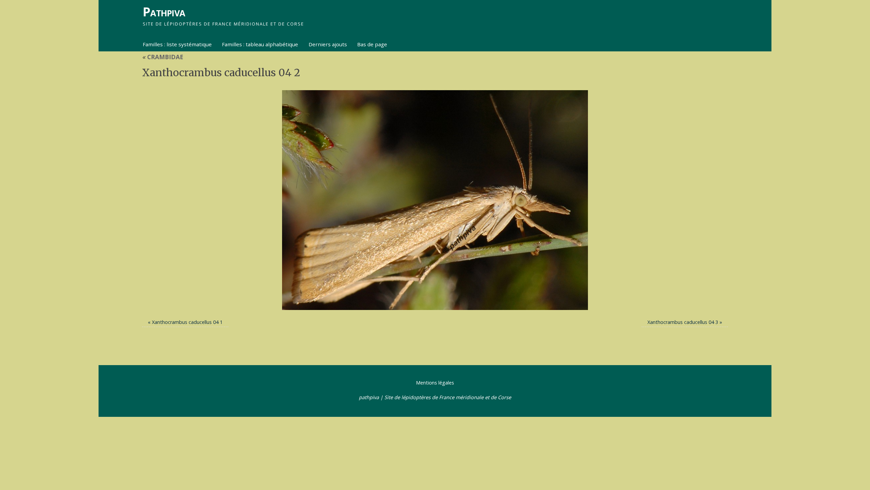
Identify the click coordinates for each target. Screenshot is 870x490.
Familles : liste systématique (177, 44)
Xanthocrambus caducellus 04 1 (187, 322)
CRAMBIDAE (162, 57)
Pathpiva (164, 11)
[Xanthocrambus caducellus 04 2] (435, 200)
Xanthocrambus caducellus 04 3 (682, 322)
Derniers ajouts (328, 44)
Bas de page (372, 44)
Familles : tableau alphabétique (260, 44)
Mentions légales (435, 382)
